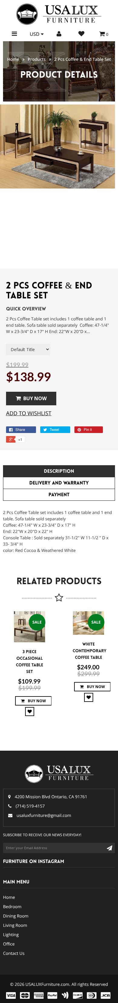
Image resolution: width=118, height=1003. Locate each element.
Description (59, 471)
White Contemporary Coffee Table (90, 651)
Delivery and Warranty (59, 483)
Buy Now (35, 398)
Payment (58, 495)
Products (37, 59)
